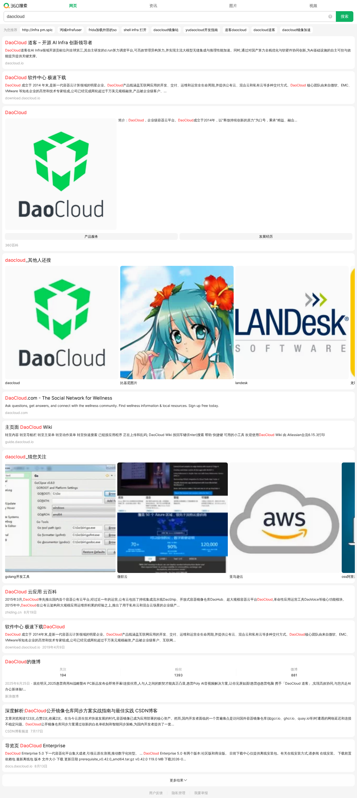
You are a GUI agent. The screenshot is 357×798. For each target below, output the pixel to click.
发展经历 (266, 236)
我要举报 (201, 793)
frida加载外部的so (103, 30)
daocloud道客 (264, 30)
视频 (313, 5)
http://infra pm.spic (37, 30)
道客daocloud (235, 30)
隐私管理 (178, 793)
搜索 (344, 16)
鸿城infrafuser (71, 30)
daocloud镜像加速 (296, 30)
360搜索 (17, 5)
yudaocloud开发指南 (202, 30)
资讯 (153, 5)
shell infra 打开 (135, 30)
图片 (233, 5)
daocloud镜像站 (165, 30)
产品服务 (91, 236)
